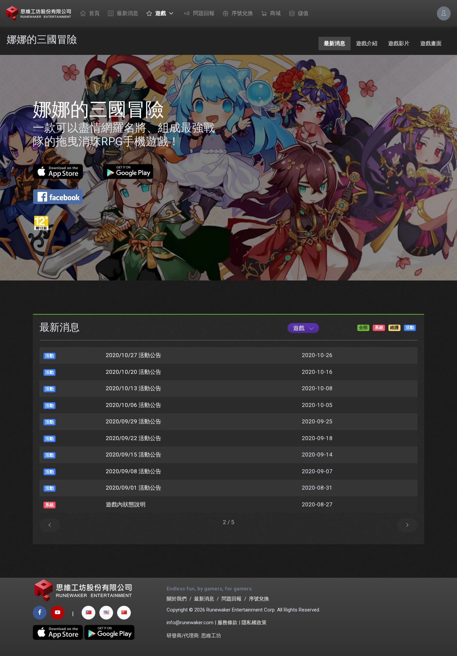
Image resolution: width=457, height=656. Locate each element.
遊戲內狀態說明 (126, 504)
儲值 (303, 13)
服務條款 (227, 623)
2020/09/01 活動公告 (133, 487)
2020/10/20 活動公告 (133, 371)
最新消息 (127, 13)
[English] (106, 613)
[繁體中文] (88, 613)
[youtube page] (57, 613)
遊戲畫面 (431, 43)
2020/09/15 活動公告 (133, 454)
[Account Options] (444, 13)
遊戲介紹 (366, 43)
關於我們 (177, 599)
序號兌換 (242, 13)
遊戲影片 (398, 43)
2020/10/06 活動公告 (133, 405)
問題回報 (203, 13)
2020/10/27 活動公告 (133, 355)
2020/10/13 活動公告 (133, 388)
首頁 (94, 13)
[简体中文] (124, 613)
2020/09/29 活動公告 (133, 421)
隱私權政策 (254, 623)
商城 (275, 13)
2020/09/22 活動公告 (133, 438)
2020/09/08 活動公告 (133, 471)
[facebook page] (40, 613)
